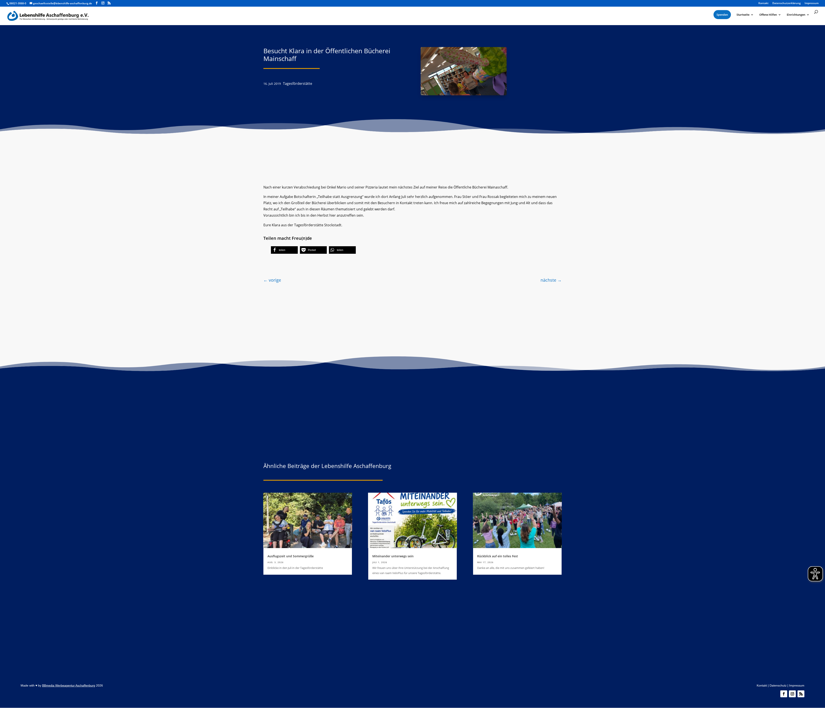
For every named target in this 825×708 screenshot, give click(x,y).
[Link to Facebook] (96, 3)
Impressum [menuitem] (812, 3)
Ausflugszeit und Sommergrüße (290, 556)
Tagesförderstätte (297, 83)
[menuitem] (722, 14)
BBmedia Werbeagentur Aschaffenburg (68, 685)
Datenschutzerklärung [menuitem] (786, 3)
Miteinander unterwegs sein (393, 556)
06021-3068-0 (17, 3)
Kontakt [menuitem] (763, 3)
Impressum (796, 685)
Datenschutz (778, 685)
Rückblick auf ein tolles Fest (497, 556)
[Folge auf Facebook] (783, 693)
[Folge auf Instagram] (792, 693)
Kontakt (762, 685)
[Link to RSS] (109, 3)
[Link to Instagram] (102, 3)
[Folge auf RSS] (801, 693)
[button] (284, 250)
